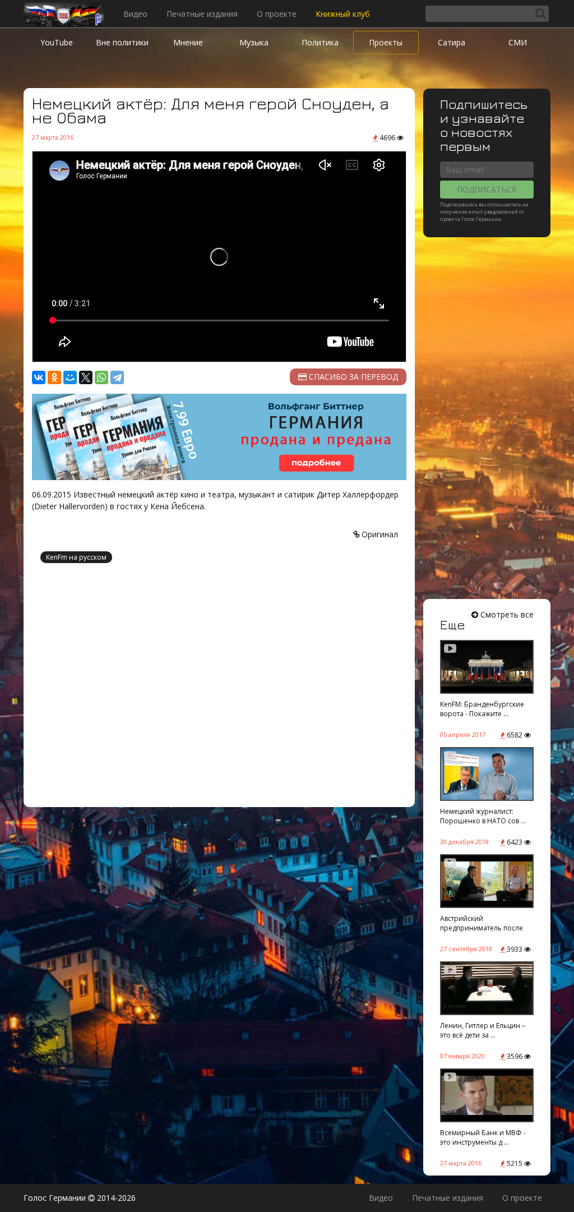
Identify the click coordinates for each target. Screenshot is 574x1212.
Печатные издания (202, 13)
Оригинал (378, 534)
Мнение (188, 42)
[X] (85, 377)
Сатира (451, 42)
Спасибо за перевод (352, 376)
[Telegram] (117, 377)
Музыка (254, 42)
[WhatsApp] (101, 377)
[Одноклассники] (54, 377)
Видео (135, 13)
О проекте (277, 13)
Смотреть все (506, 614)
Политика (320, 42)
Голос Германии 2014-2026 (80, 1197)
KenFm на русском (76, 557)
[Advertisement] (219, 686)
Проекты (385, 42)
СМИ (517, 42)
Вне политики (122, 42)
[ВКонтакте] (38, 377)
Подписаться (486, 189)
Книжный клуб (343, 13)
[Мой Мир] (70, 377)
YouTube (56, 42)
